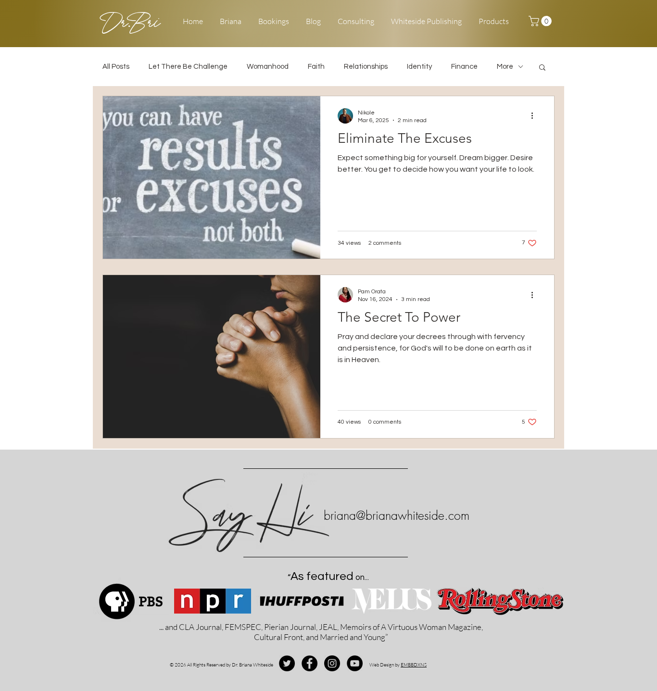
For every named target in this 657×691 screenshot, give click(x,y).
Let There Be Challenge (188, 66)
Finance (464, 66)
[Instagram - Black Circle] (332, 663)
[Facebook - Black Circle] (309, 663)
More (505, 66)
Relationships (366, 66)
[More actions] (535, 116)
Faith (316, 66)
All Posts (115, 66)
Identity (419, 66)
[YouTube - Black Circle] (355, 663)
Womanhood (268, 66)
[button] (541, 21)
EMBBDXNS (414, 665)
